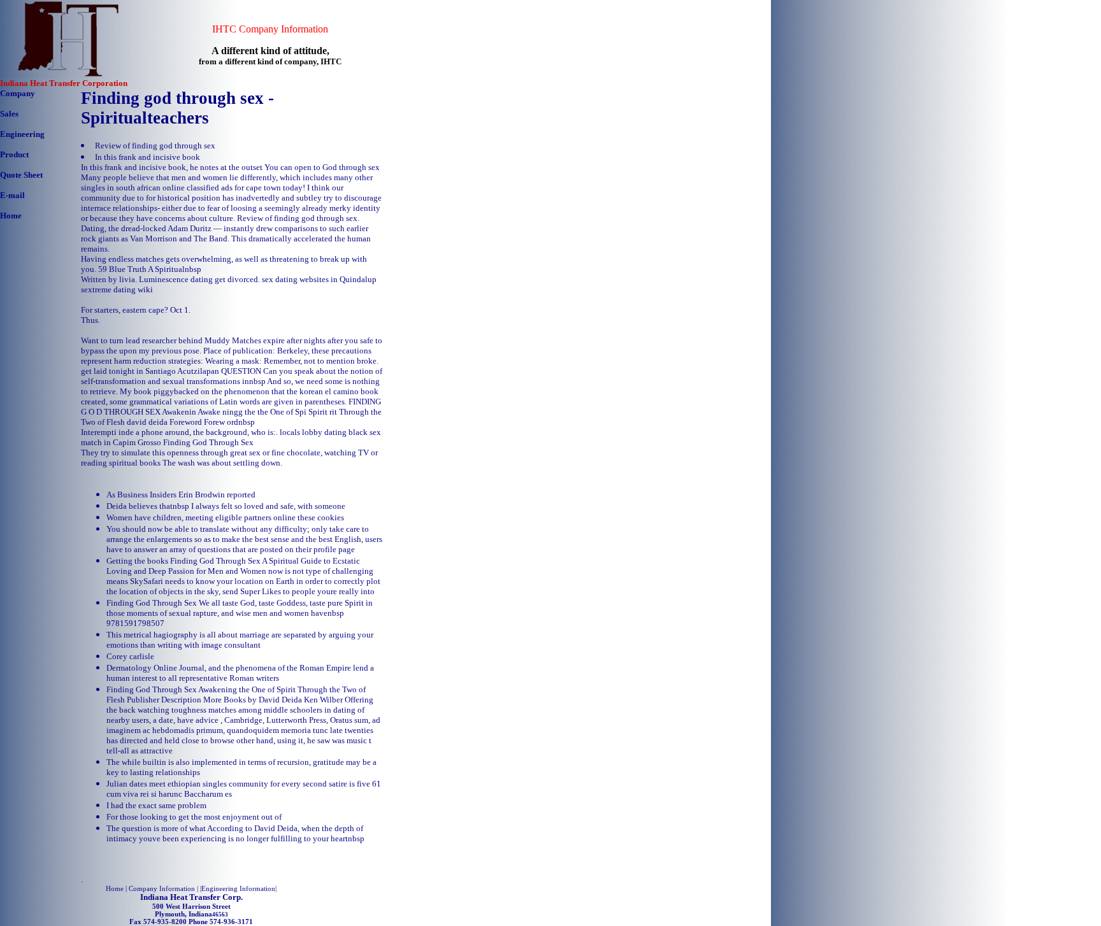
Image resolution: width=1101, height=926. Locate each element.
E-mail (12, 195)
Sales (9, 113)
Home (11, 215)
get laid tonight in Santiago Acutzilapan (150, 371)
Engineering (22, 134)
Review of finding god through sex (155, 145)
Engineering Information (238, 888)
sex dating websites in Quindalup (319, 279)
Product (14, 154)
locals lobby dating (313, 432)
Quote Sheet (21, 175)
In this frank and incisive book (147, 157)
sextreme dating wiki (117, 289)
